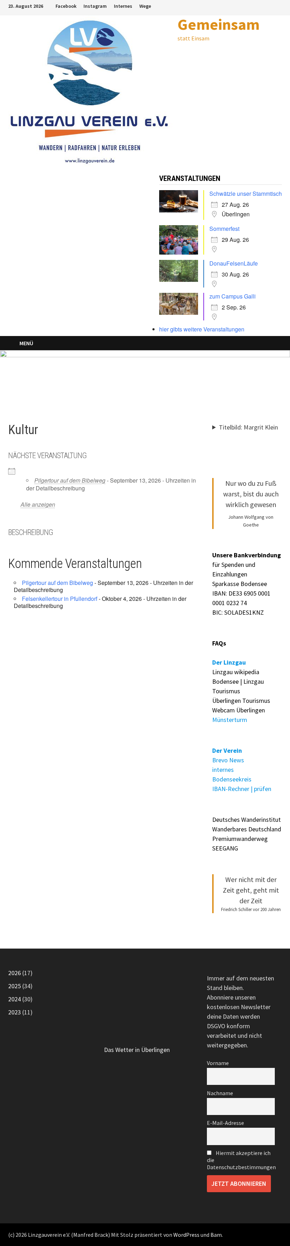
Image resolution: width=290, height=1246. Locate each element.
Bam (216, 1234)
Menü (26, 343)
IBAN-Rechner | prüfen (241, 789)
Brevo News (228, 760)
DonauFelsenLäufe (233, 263)
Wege (145, 6)
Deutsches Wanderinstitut (246, 819)
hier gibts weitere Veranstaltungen (201, 329)
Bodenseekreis (231, 779)
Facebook (66, 6)
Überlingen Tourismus (241, 700)
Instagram (95, 6)
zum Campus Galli (232, 296)
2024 (14, 999)
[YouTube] (278, 5)
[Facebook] (270, 5)
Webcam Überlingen (238, 710)
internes (223, 770)
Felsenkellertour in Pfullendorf (59, 598)
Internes (123, 6)
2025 (14, 986)
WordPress (186, 1234)
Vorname (218, 1062)
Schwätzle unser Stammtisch (245, 193)
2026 (14, 973)
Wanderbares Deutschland (246, 829)
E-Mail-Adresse (225, 1122)
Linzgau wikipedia (235, 672)
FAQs (219, 643)
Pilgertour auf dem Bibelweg (69, 480)
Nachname (220, 1093)
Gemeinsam (219, 24)
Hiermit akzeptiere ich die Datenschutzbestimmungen (240, 1160)
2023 (14, 1012)
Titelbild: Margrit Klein (248, 427)
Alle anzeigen (38, 504)
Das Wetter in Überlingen (137, 1050)
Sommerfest (224, 228)
